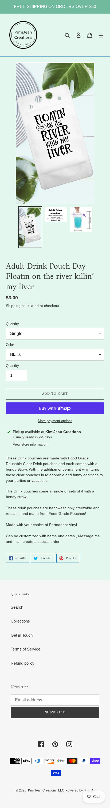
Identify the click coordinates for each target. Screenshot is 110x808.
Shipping (13, 306)
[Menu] (101, 35)
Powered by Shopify (80, 790)
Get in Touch (22, 635)
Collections (20, 621)
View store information (30, 444)
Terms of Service (25, 649)
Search (17, 607)
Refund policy (22, 663)
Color (10, 345)
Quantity (12, 324)
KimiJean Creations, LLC (46, 790)
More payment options (55, 421)
